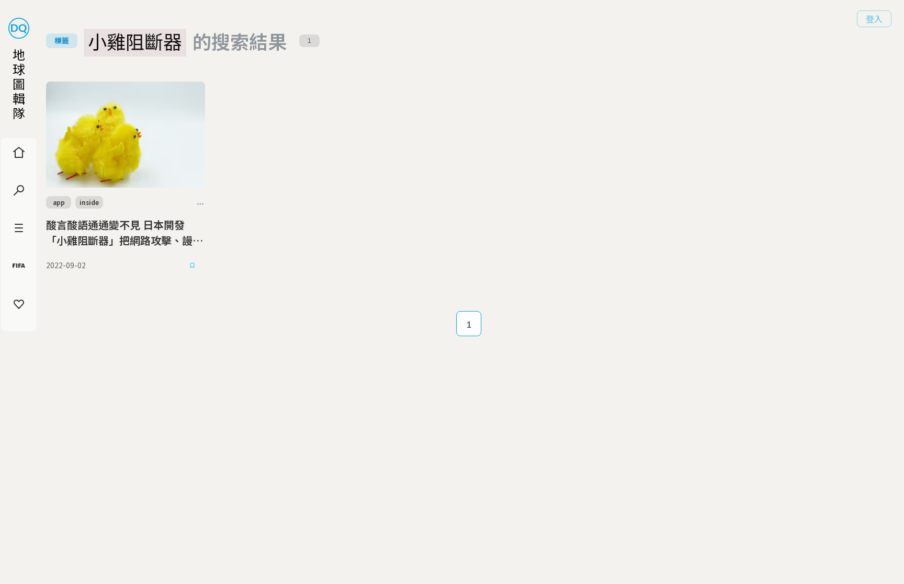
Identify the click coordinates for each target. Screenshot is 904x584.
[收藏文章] (192, 265)
